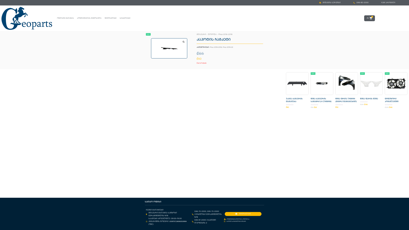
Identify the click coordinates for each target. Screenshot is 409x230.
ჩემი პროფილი (388, 2)
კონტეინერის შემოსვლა (89, 18)
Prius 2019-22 (228, 47)
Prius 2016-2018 (225, 34)
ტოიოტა (212, 34)
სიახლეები (125, 18)
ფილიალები (111, 18)
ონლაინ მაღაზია (65, 18)
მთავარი (201, 34)
